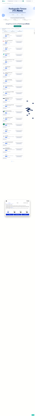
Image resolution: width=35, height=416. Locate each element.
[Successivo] (14, 161)
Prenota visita (4, 3)
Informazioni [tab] (13, 14)
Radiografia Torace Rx (9, 3)
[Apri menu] (32, 1)
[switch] (14, 212)
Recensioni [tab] (22, 14)
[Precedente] (10, 161)
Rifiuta (9, 214)
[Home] (2, 3)
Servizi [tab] (17, 14)
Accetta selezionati (17, 214)
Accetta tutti (25, 214)
